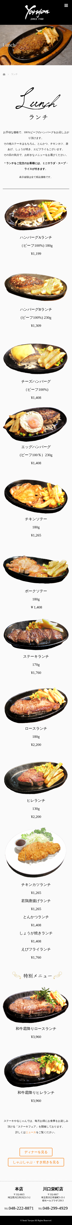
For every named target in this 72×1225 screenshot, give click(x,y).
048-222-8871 (21, 1208)
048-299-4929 (55, 1208)
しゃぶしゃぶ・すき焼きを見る (36, 1162)
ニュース (31, 1132)
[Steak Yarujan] (36, 23)
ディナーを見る (36, 1152)
